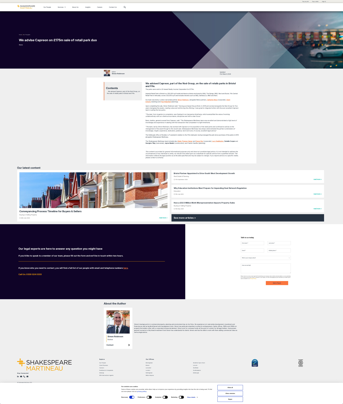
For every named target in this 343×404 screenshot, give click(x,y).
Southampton (197, 370)
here (125, 268)
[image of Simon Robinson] (118, 322)
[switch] (149, 397)
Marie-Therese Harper (185, 141)
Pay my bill (305, 1)
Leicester (148, 368)
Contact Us (113, 7)
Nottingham (149, 373)
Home (20, 34)
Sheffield (195, 368)
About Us (75, 7)
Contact (109, 345)
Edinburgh (196, 373)
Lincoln (195, 365)
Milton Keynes (150, 375)
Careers (99, 7)
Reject (230, 399)
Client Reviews (103, 365)
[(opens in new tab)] (301, 363)
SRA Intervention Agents (106, 375)
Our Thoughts (26, 34)
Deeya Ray (199, 141)
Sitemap (101, 373)
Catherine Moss (212, 100)
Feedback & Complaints (106, 370)
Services (61, 7)
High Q (324, 1)
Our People (47, 7)
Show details (191, 397)
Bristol (147, 365)
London (148, 370)
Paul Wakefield (166, 102)
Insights (87, 7)
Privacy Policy (253, 278)
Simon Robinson (118, 73)
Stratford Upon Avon (199, 362)
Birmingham (149, 362)
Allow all (230, 387)
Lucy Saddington (218, 141)
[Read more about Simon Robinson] (107, 73)
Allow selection (230, 393)
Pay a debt (315, 1)
